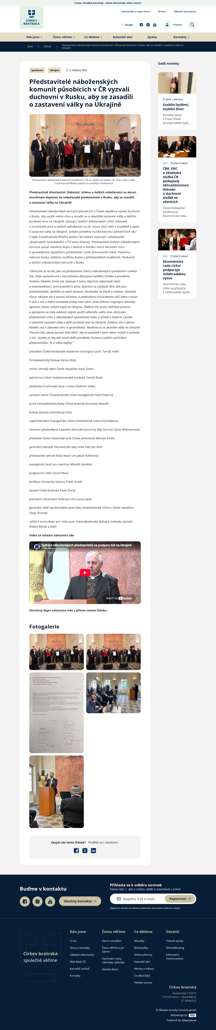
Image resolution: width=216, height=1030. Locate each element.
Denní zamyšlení (112, 941)
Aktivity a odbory (144, 968)
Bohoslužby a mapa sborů (136, 11)
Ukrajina (54, 70)
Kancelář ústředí (79, 968)
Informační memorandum (174, 956)
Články (47, 46)
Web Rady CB (78, 961)
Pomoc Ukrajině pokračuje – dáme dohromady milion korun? (108, 2)
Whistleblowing (175, 948)
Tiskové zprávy (174, 941)
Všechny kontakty (78, 901)
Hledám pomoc (143, 982)
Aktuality (139, 941)
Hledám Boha (110, 969)
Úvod (30, 46)
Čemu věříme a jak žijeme (113, 949)
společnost (37, 70)
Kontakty (75, 975)
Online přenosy (143, 954)
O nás (73, 941)
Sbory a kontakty (80, 948)
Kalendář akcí (142, 961)
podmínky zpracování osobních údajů (160, 908)
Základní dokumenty (185, 11)
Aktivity (162, 11)
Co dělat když (142, 975)
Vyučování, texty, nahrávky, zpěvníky (113, 960)
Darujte (129, 24)
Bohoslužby (141, 948)
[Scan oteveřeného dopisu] (56, 712)
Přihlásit (177, 24)
